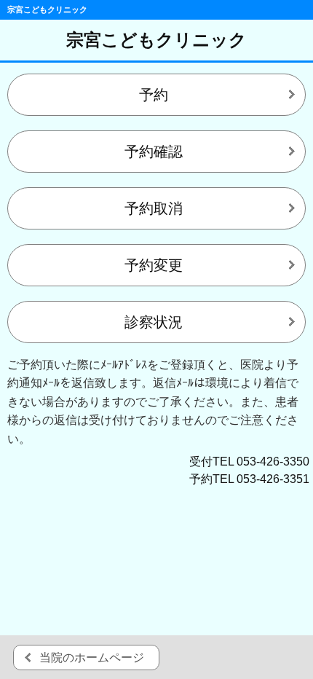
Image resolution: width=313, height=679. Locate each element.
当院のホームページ (91, 657)
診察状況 (153, 322)
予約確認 (153, 152)
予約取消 (153, 208)
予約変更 (153, 265)
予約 (153, 95)
